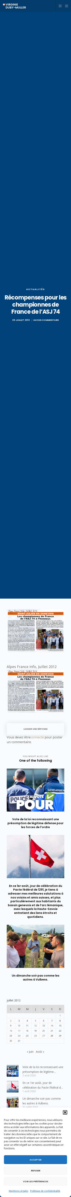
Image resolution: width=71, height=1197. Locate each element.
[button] (65, 1112)
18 (27, 1030)
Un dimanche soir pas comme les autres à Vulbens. (41, 1101)
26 (35, 1035)
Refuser (35, 1170)
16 (11, 1030)
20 (43, 1030)
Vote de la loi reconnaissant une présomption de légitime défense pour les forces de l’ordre (42, 1069)
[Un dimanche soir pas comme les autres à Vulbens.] (13, 1102)
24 (19, 1035)
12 (35, 1025)
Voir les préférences (35, 1181)
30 (11, 1040)
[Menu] (65, 6)
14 (52, 1025)
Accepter (35, 1159)
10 (19, 1025)
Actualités (35, 289)
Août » (40, 1051)
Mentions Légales (18, 1191)
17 (19, 1030)
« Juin (30, 1051)
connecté (37, 737)
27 (43, 1035)
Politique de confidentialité (45, 1191)
